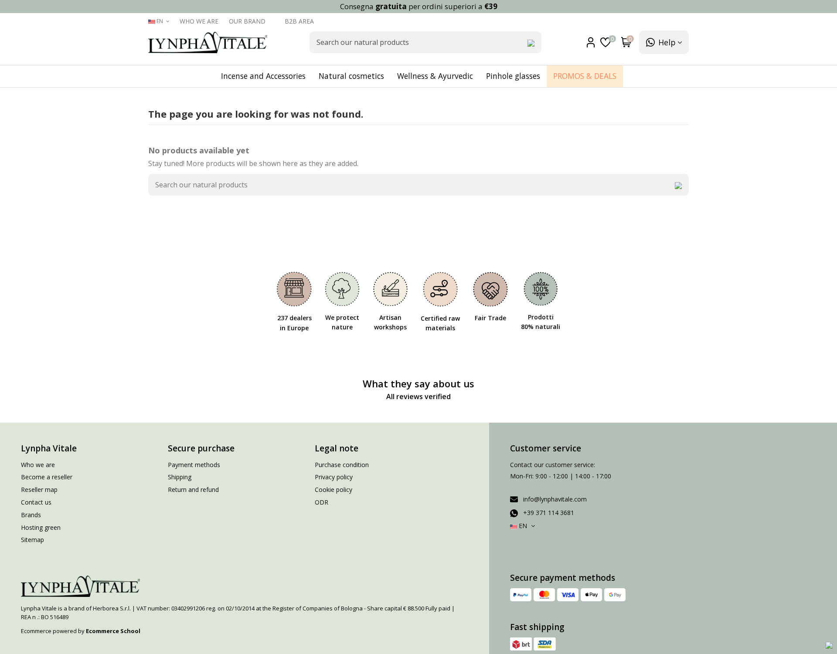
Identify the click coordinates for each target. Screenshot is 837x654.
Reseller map (39, 489)
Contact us (36, 502)
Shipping (179, 477)
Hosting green (41, 527)
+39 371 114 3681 (548, 512)
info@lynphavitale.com (555, 499)
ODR (321, 502)
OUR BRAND (248, 21)
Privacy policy (334, 477)
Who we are (200, 21)
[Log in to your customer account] (593, 42)
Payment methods (194, 465)
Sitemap (32, 539)
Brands (31, 515)
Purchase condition (342, 465)
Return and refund (193, 489)
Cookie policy (333, 489)
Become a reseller (46, 477)
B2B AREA (299, 21)
